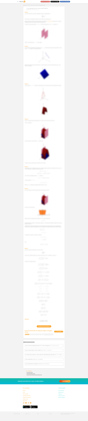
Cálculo (29, 5)
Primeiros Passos (60, 392)
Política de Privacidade (17, 413)
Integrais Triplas (33, 5)
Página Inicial (25, 5)
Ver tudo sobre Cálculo (30, 372)
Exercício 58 (27, 334)
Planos (38, 413)
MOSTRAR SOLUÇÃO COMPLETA (44, 326)
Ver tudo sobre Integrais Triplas (31, 373)
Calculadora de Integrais (26, 395)
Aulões (24, 392)
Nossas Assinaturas (61, 390)
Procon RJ (50, 413)
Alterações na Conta (61, 395)
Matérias (24, 390)
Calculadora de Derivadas (27, 397)
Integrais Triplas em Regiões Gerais (40, 5)
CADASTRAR (65, 381)
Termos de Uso (27, 413)
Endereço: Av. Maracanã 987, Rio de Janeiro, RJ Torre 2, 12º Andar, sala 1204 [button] (67, 414)
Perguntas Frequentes (61, 397)
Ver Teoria (58, 331)
